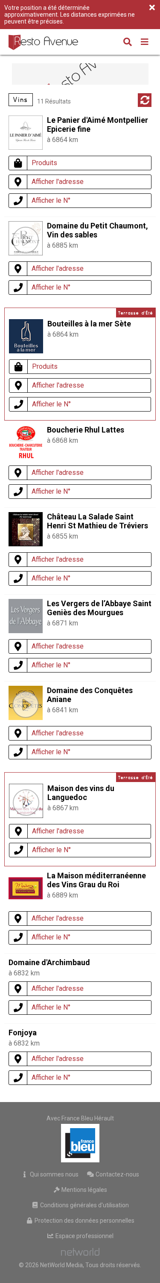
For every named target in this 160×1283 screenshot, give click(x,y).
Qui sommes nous (54, 1174)
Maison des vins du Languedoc (80, 793)
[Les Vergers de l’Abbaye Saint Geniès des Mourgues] (26, 631)
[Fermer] (152, 8)
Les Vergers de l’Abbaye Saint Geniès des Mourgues (99, 608)
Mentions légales (83, 1189)
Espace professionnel (83, 1236)
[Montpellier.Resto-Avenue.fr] (44, 41)
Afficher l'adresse (58, 182)
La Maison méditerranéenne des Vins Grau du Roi (96, 880)
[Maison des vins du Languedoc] (26, 802)
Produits (44, 163)
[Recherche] (127, 43)
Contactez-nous (116, 1174)
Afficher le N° (51, 200)
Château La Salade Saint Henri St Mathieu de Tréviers (97, 521)
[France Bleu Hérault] (80, 1143)
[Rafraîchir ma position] (144, 100)
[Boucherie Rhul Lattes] (26, 457)
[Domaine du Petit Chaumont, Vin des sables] (26, 240)
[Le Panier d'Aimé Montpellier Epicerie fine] (26, 147)
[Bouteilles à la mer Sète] (26, 351)
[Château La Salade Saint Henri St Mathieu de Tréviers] (26, 544)
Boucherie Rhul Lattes (85, 429)
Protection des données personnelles (83, 1220)
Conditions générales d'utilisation (84, 1205)
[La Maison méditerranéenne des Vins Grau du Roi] (26, 903)
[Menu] (144, 43)
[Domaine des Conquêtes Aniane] (26, 704)
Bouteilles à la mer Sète (89, 323)
